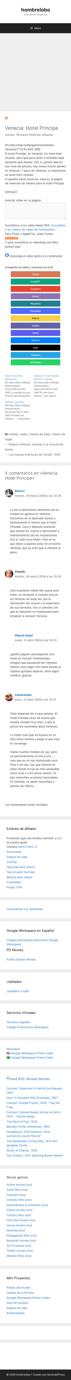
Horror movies (16, 1225)
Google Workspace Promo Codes (28, 1297)
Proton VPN (14, 887)
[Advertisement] (35, 71)
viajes (24, 434)
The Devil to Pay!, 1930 (22, 1121)
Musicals (12, 1230)
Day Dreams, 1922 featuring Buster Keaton (35, 1155)
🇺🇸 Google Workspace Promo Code (30, 1053)
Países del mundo (18, 1287)
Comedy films (16, 1200)
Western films (16, 1256)
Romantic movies (18, 1240)
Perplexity (35, 303)
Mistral (35, 318)
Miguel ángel (24, 635)
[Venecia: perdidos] (19, 410)
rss (29, 1184)
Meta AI (35, 340)
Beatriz (20, 491)
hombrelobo (35, 10)
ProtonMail (14, 882)
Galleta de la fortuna (20, 1292)
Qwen (36, 333)
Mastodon (13, 1049)
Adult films (14, 1189)
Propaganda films (18, 1235)
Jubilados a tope (18, 991)
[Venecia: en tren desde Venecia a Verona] (48, 386)
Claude (35, 274)
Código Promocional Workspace (28, 1027)
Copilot (35, 325)
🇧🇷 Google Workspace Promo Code (30, 1057)
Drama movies (16, 1210)
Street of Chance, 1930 (22, 1150)
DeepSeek (35, 311)
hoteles (13, 434)
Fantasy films (15, 1215)
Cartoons (13, 1195)
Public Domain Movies (21, 959)
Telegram (35, 355)
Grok (35, 347)
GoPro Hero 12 (27, 846)
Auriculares (14, 851)
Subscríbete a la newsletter (25, 909)
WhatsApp (35, 362)
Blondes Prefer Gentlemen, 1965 (28, 1126)
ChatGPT (35, 281)
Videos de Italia (39, 434)
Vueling (12, 862)
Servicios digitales (19, 1022)
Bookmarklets (16, 1313)
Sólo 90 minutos (17, 1303)
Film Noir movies (18, 1220)
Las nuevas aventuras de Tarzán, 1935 (34, 454)
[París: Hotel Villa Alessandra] (19, 386)
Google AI (36, 289)
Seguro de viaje (17, 857)
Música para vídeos (19, 877)
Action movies (16, 1184)
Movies (44, 1079)
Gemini (35, 296)
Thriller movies (16, 1250)
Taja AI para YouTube (21, 872)
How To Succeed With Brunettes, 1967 (32, 1097)
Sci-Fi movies (15, 1245)
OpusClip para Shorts (21, 867)
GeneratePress (56, 1374)
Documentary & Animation (24, 1205)
